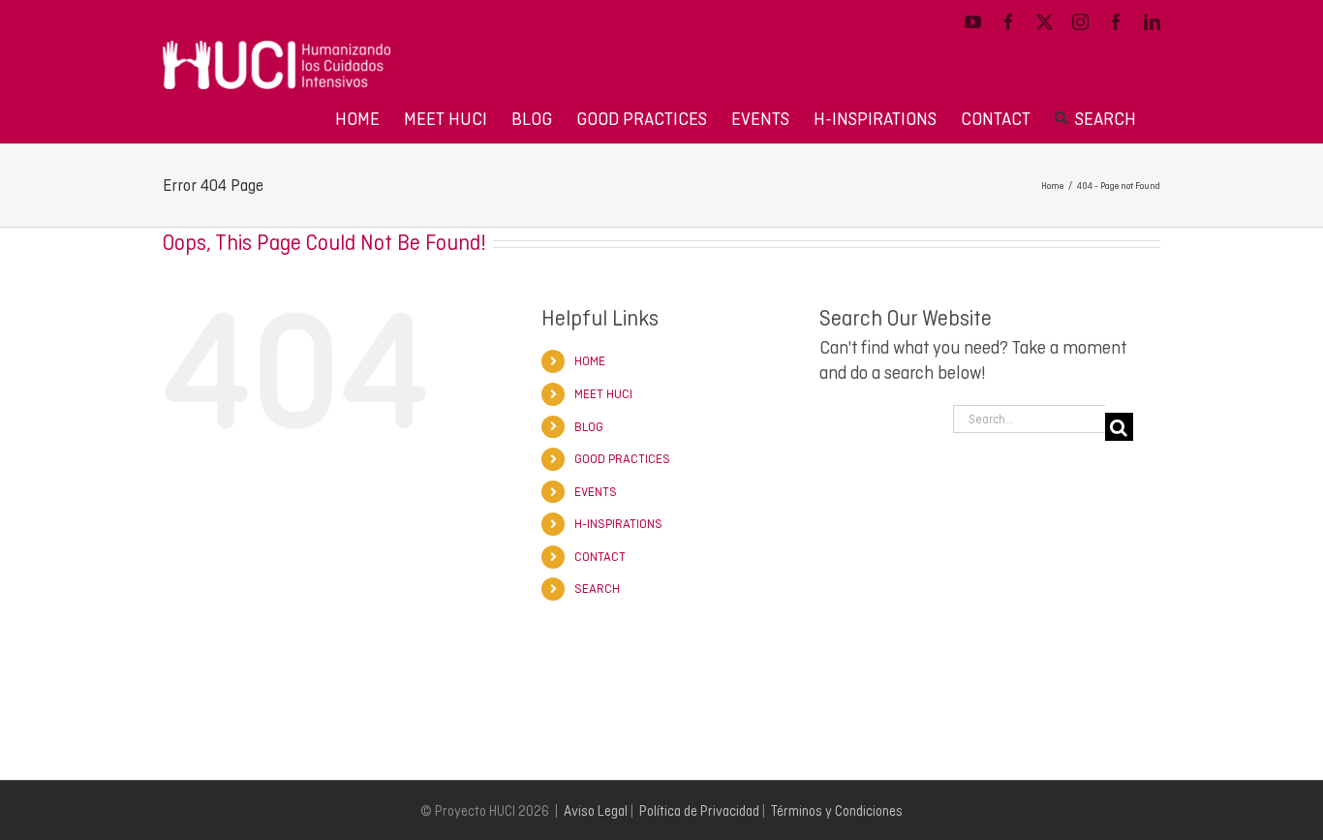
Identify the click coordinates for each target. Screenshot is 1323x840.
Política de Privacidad (699, 811)
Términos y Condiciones (837, 811)
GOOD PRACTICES (622, 458)
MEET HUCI (603, 394)
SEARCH (597, 588)
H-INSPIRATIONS (618, 523)
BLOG (588, 427)
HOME (589, 361)
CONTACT (600, 556)
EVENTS (595, 491)
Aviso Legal (596, 811)
